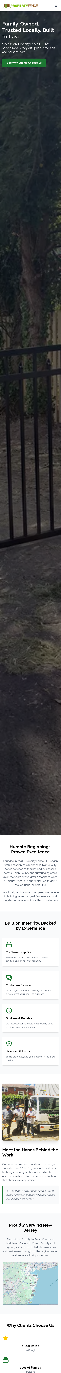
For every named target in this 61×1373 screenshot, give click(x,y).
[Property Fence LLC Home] (20, 6)
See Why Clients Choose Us (24, 62)
